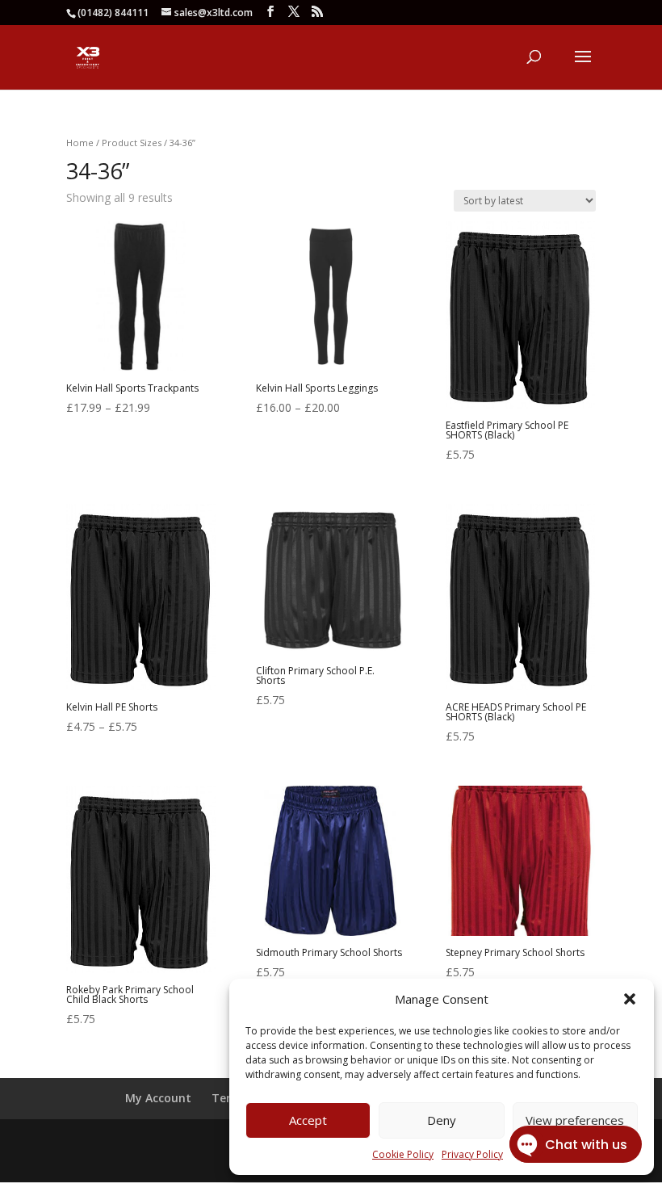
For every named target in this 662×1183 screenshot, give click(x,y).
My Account (158, 1097)
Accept (308, 1120)
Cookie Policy (403, 1154)
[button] (630, 999)
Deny (441, 1120)
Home (80, 142)
